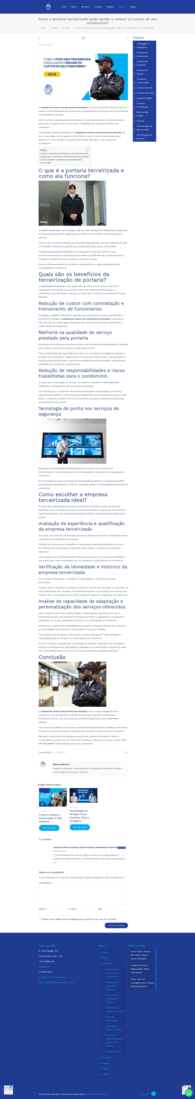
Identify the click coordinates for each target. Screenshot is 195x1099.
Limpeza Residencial (111, 1019)
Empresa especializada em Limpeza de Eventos (114, 1040)
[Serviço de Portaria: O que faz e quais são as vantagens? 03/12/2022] (6, 1089)
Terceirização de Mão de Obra (144, 128)
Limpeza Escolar (145, 88)
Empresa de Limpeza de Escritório (112, 986)
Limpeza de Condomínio (142, 54)
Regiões (106, 1063)
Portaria (66, 28)
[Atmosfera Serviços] (48, 7)
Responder (121, 847)
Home (43, 28)
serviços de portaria (103, 544)
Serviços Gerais (113, 1051)
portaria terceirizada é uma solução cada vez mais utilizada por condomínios (78, 230)
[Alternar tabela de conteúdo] (86, 150)
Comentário (45, 883)
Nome (43, 909)
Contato (106, 1057)
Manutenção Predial (143, 114)
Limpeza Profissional (142, 105)
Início (105, 952)
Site (100, 909)
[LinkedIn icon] (146, 1094)
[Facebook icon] (143, 1094)
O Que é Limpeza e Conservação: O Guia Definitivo (50, 818)
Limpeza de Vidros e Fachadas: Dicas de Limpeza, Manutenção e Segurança (85, 847)
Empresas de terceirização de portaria (57, 468)
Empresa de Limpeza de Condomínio (112, 973)
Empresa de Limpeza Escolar (114, 1028)
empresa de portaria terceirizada (56, 252)
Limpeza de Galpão (142, 72)
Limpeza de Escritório (142, 63)
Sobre (105, 958)
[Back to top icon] (153, 1093)
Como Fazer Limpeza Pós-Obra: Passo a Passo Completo (140, 955)
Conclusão (46, 163)
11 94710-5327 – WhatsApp (52, 977)
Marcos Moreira (61, 764)
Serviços (107, 963)
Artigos (54, 28)
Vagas (105, 1074)
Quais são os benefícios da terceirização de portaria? (65, 157)
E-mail (73, 909)
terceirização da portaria (52, 286)
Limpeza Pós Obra (145, 93)
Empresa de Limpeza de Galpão (112, 998)
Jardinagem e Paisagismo (143, 46)
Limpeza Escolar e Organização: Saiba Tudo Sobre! (139, 969)
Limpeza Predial (144, 98)
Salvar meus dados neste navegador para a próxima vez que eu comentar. (79, 919)
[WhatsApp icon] (141, 1094)
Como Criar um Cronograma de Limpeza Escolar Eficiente (142, 983)
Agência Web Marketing (96, 1094)
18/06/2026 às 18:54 (59, 851)
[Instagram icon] (148, 1094)
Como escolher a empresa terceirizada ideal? (62, 160)
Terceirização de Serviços (144, 137)
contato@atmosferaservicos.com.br (56, 982)
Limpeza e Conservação (143, 81)
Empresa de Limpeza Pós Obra (115, 1009)
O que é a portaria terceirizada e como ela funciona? (64, 153)
